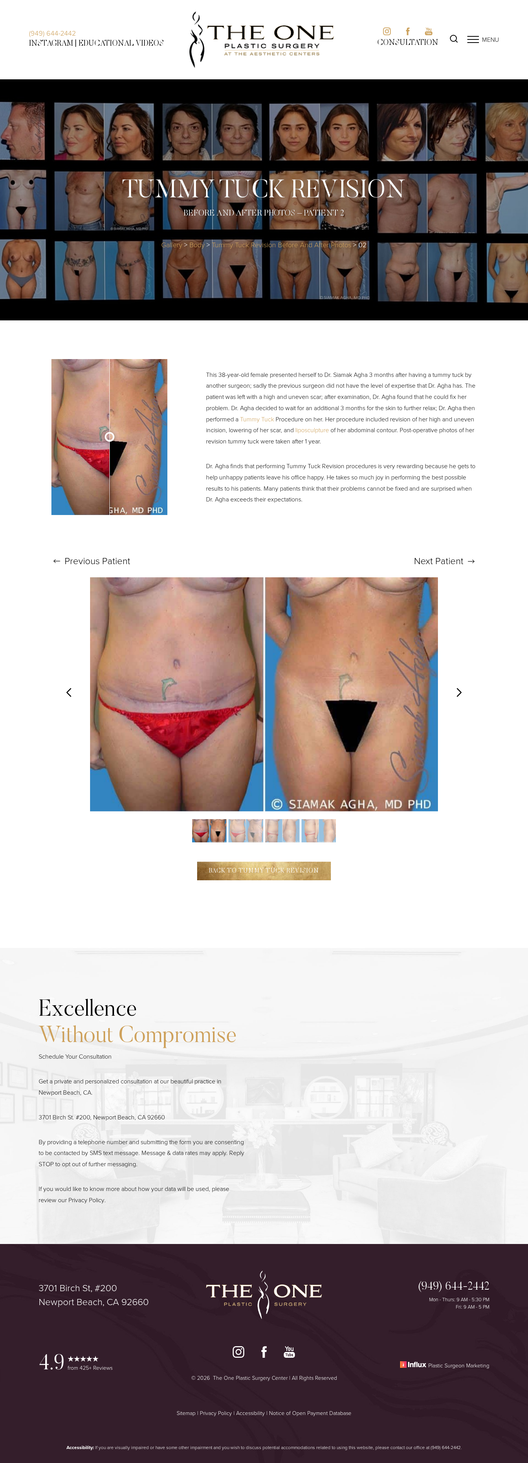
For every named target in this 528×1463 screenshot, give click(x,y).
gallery (171, 244)
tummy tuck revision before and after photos (281, 244)
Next (438, 560)
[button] (473, 39)
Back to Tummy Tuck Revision (264, 871)
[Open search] (454, 39)
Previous (96, 560)
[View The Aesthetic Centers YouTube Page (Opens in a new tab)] (429, 33)
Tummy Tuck (257, 419)
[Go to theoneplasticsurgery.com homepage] (261, 40)
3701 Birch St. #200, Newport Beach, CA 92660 (102, 1117)
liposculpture (312, 430)
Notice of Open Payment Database (310, 1413)
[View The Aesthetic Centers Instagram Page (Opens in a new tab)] (387, 33)
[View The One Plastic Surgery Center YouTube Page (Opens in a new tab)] (289, 1353)
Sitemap (186, 1413)
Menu (490, 39)
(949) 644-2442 (52, 33)
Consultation (407, 43)
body (197, 244)
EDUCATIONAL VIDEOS (121, 44)
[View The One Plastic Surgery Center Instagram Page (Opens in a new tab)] (238, 1353)
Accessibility (250, 1413)
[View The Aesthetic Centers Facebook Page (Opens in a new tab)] (408, 33)
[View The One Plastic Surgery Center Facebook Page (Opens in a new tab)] (264, 1353)
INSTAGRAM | (53, 44)
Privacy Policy (86, 1200)
